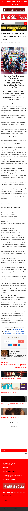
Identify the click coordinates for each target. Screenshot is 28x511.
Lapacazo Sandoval (7, 495)
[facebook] (10, 4)
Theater (19, 42)
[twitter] (13, 4)
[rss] (18, 4)
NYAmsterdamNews (11, 471)
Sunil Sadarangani (6, 500)
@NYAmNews (9, 470)
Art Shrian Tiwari (6, 498)
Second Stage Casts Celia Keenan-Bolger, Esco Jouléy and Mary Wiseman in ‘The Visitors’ (13, 404)
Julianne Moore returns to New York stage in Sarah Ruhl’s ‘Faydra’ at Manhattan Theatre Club (13, 392)
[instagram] (15, 4)
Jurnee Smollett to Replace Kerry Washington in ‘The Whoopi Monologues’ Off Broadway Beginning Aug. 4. (14, 417)
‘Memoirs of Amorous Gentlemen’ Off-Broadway (11, 378)
